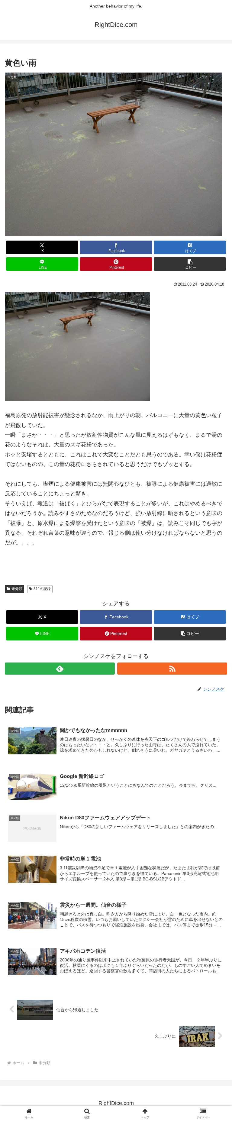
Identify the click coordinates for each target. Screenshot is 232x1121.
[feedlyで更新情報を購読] (60, 669)
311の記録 (42, 589)
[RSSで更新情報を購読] (172, 669)
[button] (190, 264)
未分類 (16, 589)
